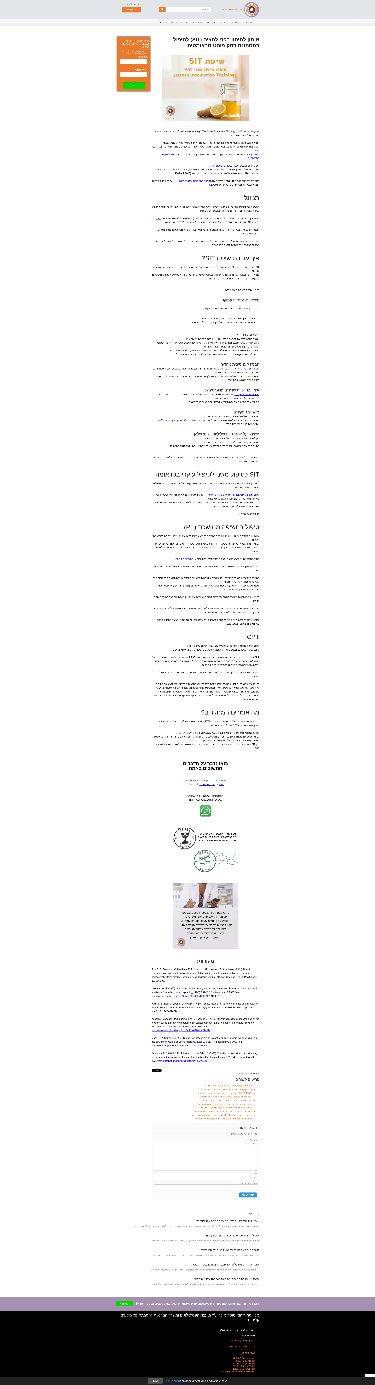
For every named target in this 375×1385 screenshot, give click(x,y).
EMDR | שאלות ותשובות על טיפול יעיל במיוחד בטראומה (227, 1089)
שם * (255, 1173)
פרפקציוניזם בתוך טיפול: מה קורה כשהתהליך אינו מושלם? (226, 1279)
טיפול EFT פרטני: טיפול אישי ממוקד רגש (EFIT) (231, 1235)
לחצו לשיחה (131, 10)
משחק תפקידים (175, 420)
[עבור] (162, 9)
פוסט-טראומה (243, 1074)
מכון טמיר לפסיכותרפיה (232, 9)
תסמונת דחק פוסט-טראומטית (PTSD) (193, 181)
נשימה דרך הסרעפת (249, 308)
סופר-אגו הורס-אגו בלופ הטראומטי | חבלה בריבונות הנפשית (225, 1264)
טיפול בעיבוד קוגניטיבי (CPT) (215, 495)
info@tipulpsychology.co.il (243, 1341)
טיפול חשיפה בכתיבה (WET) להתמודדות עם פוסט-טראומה (226, 1097)
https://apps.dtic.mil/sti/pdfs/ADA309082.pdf (185, 1061)
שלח (134, 86)
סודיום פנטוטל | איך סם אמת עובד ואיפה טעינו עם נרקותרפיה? (224, 1104)
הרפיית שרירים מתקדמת (247, 394)
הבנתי (155, 1381)
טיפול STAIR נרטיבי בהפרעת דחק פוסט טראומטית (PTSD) (226, 1108)
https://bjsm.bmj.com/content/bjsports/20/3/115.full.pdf (179, 1045)
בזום (221, 784)
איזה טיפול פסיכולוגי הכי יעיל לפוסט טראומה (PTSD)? (228, 1086)
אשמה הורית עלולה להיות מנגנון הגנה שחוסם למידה (230, 1250)
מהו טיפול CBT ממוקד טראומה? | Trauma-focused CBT (227, 1100)
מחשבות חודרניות (184, 559)
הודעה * (253, 1140)
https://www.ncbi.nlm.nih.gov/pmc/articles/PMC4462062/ (181, 1030)
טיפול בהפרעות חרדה (220, 166)
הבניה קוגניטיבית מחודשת (246, 368)
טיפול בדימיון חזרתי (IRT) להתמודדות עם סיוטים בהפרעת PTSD (223, 1111)
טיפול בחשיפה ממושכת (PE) (245, 495)
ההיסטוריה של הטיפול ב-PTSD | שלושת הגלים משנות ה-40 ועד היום (222, 1115)
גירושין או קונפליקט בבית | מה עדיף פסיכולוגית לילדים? (227, 1221)
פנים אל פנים (207, 784)
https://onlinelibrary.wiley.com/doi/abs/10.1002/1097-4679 (181, 996)
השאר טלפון (140, 70)
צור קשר (124, 1304)
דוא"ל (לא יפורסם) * (248, 1183)
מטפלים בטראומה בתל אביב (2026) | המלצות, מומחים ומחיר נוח (223, 1119)
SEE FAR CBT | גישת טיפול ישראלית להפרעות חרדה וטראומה (224, 1093)
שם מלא (142, 57)
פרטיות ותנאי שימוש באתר (242, 1346)
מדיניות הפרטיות (173, 1381)
